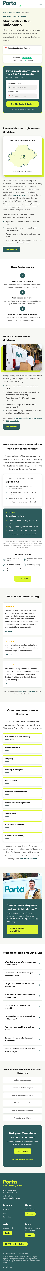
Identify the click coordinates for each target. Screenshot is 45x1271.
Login (7, 1233)
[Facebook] (4, 1267)
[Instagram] (7, 1267)
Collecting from (14, 83)
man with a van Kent (28, 859)
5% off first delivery (16, 1244)
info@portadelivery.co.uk (11, 1198)
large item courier (21, 418)
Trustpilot (31, 691)
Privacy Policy (23, 1253)
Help (4, 1213)
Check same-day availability (17, 929)
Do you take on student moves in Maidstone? (19, 1039)
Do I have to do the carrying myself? (17, 1006)
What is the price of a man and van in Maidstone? (20, 963)
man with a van (20, 195)
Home (5, 13)
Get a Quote (11, 249)
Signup (30, 1214)
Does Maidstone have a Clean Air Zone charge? (20, 1050)
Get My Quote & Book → (22, 104)
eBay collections (12, 421)
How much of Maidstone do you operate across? (19, 974)
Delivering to (13, 92)
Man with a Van (14, 13)
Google (21, 691)
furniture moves (35, 418)
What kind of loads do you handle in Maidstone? (20, 995)
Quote (29, 1235)
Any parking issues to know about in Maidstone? (20, 1017)
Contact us (7, 1217)
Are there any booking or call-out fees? (20, 1028)
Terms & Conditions (9, 1253)
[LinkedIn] (11, 1267)
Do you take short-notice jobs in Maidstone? (19, 985)
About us (6, 1209)
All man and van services (22, 1160)
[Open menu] (40, 4)
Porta (10, 1181)
